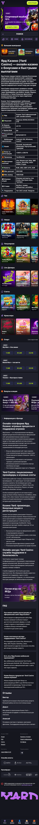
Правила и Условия (25, 736)
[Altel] (29, 762)
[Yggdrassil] (18, 774)
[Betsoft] (29, 774)
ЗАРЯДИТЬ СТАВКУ (12, 27)
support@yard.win (6, 752)
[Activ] (7, 762)
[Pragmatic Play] (7, 774)
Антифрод (23, 742)
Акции (3, 736)
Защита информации (26, 739)
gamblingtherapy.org (27, 785)
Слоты (3, 742)
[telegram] (21, 752)
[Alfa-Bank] (18, 762)
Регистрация (32, 3)
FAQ (2, 739)
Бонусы (3, 744)
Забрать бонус (29, 597)
